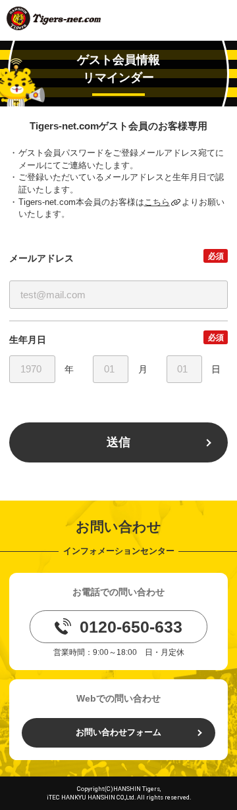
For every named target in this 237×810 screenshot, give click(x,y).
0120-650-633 (131, 627)
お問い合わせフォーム (118, 732)
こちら (157, 202)
